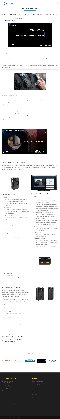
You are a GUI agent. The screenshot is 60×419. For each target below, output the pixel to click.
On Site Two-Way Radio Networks (39, 384)
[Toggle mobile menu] (57, 3)
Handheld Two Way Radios (37, 381)
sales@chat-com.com (8, 390)
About (33, 397)
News (33, 391)
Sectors (33, 387)
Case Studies (34, 394)
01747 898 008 (7, 388)
